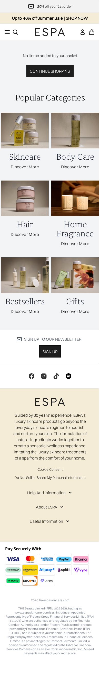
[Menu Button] (5, 32)
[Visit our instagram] (44, 376)
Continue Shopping (50, 71)
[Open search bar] (15, 32)
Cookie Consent (50, 469)
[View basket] (92, 32)
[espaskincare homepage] (50, 32)
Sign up (50, 351)
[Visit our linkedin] (68, 376)
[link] (82, 32)
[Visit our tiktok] (56, 376)
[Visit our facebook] (31, 376)
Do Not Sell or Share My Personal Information (50, 478)
